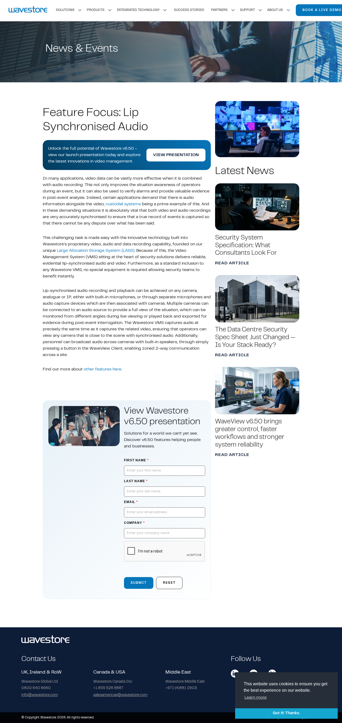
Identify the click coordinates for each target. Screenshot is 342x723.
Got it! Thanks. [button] (286, 713)
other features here (102, 369)
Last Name (136, 481)
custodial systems (123, 204)
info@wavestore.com (39, 695)
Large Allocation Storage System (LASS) (95, 251)
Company (134, 523)
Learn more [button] (255, 697)
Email (131, 502)
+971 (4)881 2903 (181, 688)
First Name (136, 460)
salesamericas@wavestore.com (120, 695)
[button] (69, 10)
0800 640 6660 (36, 688)
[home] (28, 10)
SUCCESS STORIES (189, 10)
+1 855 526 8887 (108, 688)
